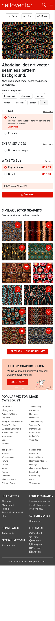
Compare (49, 161)
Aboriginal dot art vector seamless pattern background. (10, 231)
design (33, 103)
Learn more (13, 127)
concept (20, 103)
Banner (40, 96)
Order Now (17, 381)
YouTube (36, 548)
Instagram (37, 544)
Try (29, 16)
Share (44, 16)
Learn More (48, 111)
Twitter (35, 537)
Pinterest (36, 540)
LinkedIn (36, 551)
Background (9, 96)
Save (14, 16)
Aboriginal (25, 96)
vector (7, 103)
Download (28, 194)
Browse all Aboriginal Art (28, 351)
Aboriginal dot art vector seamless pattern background (13, 314)
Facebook (37, 533)
